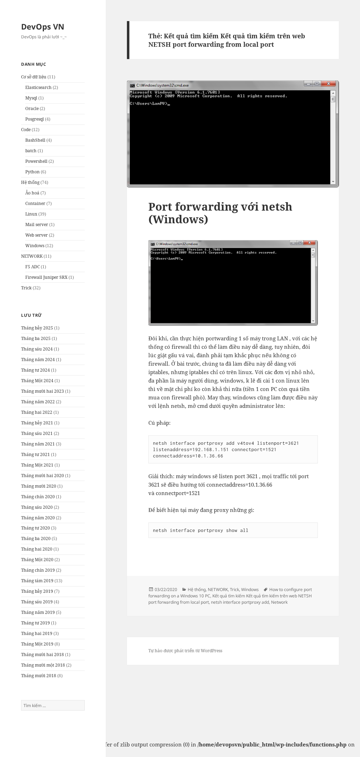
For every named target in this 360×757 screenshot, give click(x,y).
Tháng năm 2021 (38, 444)
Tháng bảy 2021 (37, 423)
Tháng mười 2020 (38, 486)
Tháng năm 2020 (38, 518)
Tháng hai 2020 (36, 549)
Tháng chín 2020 (38, 497)
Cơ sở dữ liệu (33, 77)
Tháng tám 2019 (37, 581)
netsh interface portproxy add (240, 602)
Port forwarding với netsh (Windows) (220, 212)
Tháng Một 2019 (37, 644)
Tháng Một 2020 (37, 560)
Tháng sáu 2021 (37, 433)
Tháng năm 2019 (38, 612)
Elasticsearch (38, 87)
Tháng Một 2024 (37, 381)
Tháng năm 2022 (38, 402)
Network (279, 602)
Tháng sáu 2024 (37, 349)
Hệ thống (30, 182)
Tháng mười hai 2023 (42, 391)
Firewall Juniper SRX (46, 277)
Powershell (36, 161)
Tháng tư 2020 (35, 528)
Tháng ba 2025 (36, 338)
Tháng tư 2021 (35, 454)
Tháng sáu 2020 (37, 507)
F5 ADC (32, 267)
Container (35, 203)
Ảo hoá (32, 193)
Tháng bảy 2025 (37, 328)
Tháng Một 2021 (37, 465)
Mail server (36, 224)
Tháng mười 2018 (38, 676)
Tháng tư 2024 (35, 370)
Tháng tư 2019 (35, 623)
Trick (26, 288)
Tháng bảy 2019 (37, 591)
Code (26, 130)
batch (31, 151)
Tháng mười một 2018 (43, 665)
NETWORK (32, 256)
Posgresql (34, 119)
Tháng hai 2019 (36, 633)
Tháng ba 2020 (36, 538)
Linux (31, 214)
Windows (34, 246)
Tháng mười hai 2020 (42, 476)
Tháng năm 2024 (38, 360)
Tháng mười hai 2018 (42, 654)
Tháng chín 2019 (38, 570)
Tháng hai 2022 (36, 412)
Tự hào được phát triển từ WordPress (185, 651)
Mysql (31, 98)
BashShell (35, 140)
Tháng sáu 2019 (37, 602)
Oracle (32, 108)
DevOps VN (42, 26)
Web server (36, 235)
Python (32, 172)
